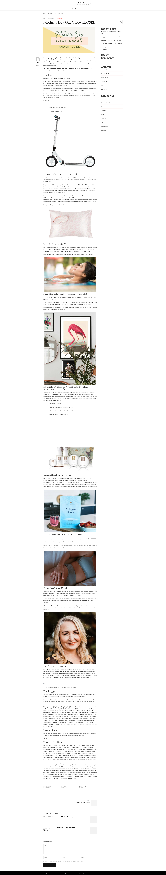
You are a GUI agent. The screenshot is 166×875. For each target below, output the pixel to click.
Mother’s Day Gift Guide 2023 (87, 254)
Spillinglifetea (47, 712)
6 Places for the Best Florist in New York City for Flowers (111, 48)
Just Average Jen (90, 707)
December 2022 (105, 73)
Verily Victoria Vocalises (61, 720)
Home (64, 8)
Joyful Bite (81, 707)
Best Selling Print (55, 297)
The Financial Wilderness (87, 705)
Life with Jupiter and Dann (50, 705)
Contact (87, 8)
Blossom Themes (91, 873)
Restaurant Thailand (83, 716)
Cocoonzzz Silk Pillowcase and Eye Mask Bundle (76, 196)
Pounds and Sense (61, 714)
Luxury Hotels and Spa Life (59, 716)
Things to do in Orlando (86, 714)
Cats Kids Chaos (74, 707)
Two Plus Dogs (93, 718)
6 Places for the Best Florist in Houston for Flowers (111, 44)
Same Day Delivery (105, 126)
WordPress (104, 873)
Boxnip (60, 705)
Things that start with (73, 714)
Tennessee (103, 130)
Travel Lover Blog (55, 709)
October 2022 (104, 81)
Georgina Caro (56, 718)
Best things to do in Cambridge (80, 718)
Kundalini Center (47, 718)
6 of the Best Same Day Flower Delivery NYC (111, 40)
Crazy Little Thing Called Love (68, 724)
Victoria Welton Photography (75, 720)
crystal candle (49, 591)
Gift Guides (64, 709)
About (80, 8)
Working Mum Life (48, 707)
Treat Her (80, 247)
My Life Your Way (69, 710)
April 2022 (103, 85)
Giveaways (59, 18)
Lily (38, 62)
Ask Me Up (79, 709)
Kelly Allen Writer (72, 722)
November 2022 (105, 77)
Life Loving (92, 716)
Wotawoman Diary (83, 712)
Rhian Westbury (56, 712)
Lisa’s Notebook (88, 720)
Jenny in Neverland (48, 710)
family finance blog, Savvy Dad (78, 696)
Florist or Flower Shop (83, 2)
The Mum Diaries (67, 705)
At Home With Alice (66, 718)
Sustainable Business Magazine (59, 722)
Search (103, 19)
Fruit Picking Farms (72, 716)
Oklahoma (103, 118)
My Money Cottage (66, 712)
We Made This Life (59, 710)
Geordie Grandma (49, 720)
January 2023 (104, 69)
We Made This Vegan (80, 710)
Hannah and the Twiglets (89, 709)
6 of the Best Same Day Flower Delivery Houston (85, 785)
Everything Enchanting (54, 724)
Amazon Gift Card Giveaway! (67, 785)
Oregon (103, 122)
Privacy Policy (72, 8)
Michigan (103, 114)
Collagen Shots (84, 478)
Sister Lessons (71, 709)
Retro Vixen (74, 712)
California (103, 99)
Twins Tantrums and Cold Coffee (85, 724)
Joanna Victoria (82, 722)
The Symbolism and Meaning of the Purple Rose (111, 32)
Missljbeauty (90, 710)
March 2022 (104, 89)
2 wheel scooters (62, 83)
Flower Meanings (105, 106)
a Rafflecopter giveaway (49, 738)
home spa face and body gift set (70, 392)
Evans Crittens (76, 705)
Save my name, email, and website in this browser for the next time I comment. (64, 861)
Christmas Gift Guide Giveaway (49, 785)
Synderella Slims (52, 714)
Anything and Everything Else (61, 707)
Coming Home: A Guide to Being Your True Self (77, 669)
